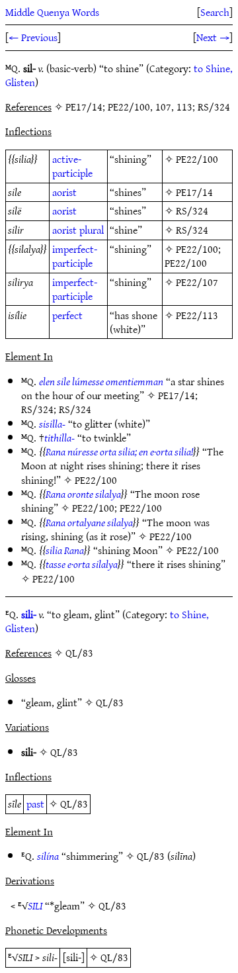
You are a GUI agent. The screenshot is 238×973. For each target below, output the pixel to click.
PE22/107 (197, 282)
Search (214, 12)
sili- (28, 614)
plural (91, 229)
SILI (35, 905)
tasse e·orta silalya (82, 564)
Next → (212, 37)
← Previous (33, 37)
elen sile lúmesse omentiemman (101, 381)
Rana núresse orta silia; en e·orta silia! (119, 451)
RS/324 (192, 210)
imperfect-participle (74, 256)
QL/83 (110, 702)
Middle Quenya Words (52, 12)
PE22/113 (197, 315)
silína (48, 856)
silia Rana (65, 550)
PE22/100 (197, 159)
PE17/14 (194, 192)
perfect (67, 315)
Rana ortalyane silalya (89, 522)
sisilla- (52, 423)
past (35, 803)
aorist (64, 192)
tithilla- (59, 437)
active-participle (72, 166)
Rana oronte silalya (83, 494)
